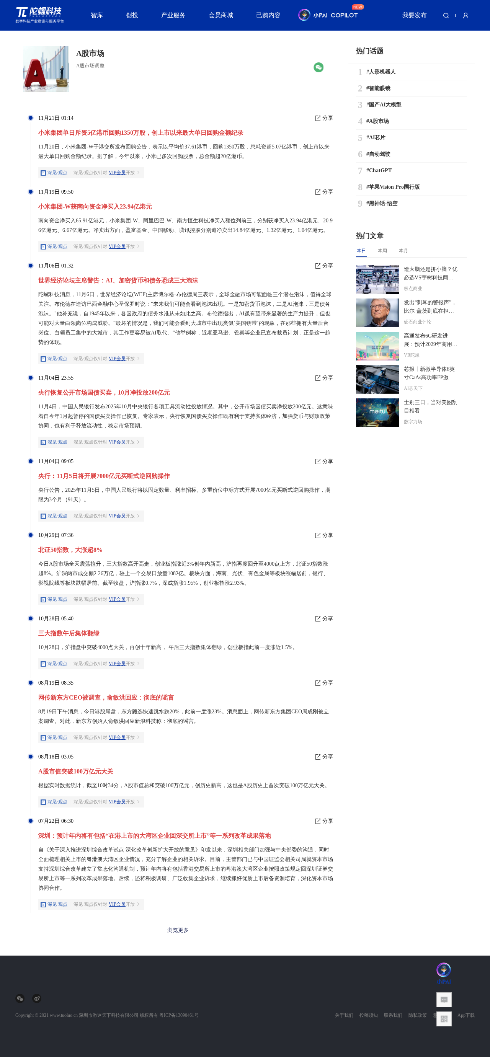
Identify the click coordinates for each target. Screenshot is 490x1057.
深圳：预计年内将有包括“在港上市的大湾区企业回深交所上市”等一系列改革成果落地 (154, 835)
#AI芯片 (375, 137)
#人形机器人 (381, 72)
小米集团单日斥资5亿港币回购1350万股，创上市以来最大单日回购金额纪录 (140, 132)
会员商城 (221, 15)
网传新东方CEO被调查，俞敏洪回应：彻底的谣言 (106, 697)
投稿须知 (368, 1015)
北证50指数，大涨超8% (70, 549)
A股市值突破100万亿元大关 (75, 771)
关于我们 (344, 1015)
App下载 (466, 1015)
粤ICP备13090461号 (179, 1015)
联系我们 (393, 1015)
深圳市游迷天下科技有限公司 (109, 1015)
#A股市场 (377, 121)
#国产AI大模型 (384, 105)
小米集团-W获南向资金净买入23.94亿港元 (95, 206)
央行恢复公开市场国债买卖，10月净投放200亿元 (104, 392)
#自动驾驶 (378, 154)
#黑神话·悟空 (382, 203)
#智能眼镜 (378, 88)
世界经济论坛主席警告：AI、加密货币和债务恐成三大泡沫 (118, 280)
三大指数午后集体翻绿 (69, 633)
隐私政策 (417, 1015)
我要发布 (414, 15)
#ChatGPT (379, 170)
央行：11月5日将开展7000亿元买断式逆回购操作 (104, 476)
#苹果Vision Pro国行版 (393, 187)
